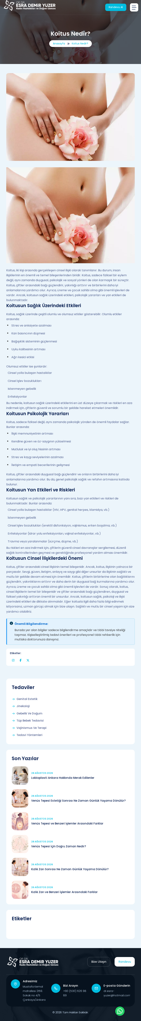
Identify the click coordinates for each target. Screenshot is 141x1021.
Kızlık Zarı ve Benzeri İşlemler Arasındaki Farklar (64, 892)
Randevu (124, 962)
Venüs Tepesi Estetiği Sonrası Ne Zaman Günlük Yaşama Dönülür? (78, 801)
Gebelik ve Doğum (29, 713)
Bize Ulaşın (98, 962)
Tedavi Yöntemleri (29, 735)
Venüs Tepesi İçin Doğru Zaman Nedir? (58, 846)
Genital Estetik (27, 699)
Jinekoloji (23, 706)
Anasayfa (59, 43)
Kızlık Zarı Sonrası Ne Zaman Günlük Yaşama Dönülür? (70, 869)
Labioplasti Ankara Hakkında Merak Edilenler (62, 778)
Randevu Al (116, 7)
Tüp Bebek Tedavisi (30, 720)
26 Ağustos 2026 (42, 864)
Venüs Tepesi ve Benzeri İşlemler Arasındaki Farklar (67, 823)
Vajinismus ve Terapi (31, 728)
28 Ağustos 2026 (42, 773)
